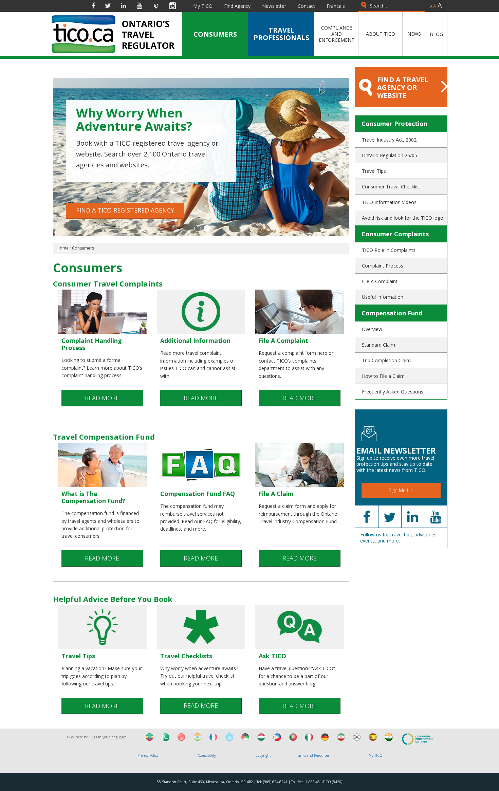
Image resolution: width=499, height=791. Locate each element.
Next (341, 158)
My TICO (202, 6)
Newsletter (274, 6)
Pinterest (155, 5)
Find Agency (237, 6)
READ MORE (102, 398)
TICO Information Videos (389, 202)
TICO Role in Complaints (388, 250)
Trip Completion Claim (386, 360)
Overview (372, 329)
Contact (306, 6)
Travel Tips (374, 171)
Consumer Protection (394, 123)
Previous (61, 158)
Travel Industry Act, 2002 (389, 139)
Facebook (93, 5)
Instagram (172, 5)
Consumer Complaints (395, 234)
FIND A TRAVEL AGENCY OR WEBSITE (402, 87)
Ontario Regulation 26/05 (389, 155)
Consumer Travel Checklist (391, 186)
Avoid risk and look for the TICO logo (402, 218)
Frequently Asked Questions (392, 391)
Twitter (108, 5)
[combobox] (391, 6)
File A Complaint (380, 281)
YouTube (139, 5)
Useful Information (382, 297)
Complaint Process (382, 265)
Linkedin (123, 5)
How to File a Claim (383, 376)
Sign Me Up (401, 490)
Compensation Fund (392, 313)
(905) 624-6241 (275, 781)
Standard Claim (378, 345)
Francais (336, 6)
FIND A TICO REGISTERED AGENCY (125, 210)
